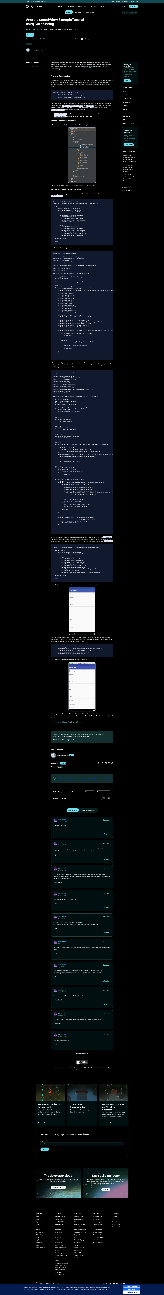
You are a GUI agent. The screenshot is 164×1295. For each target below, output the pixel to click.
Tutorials (68, 12)
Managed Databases (60, 1247)
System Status (116, 1224)
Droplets (57, 1234)
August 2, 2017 (62, 992)
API (55, 1258)
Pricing (76, 1245)
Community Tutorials (79, 1216)
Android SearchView (34, 66)
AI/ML (125, 91)
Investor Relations (41, 1247)
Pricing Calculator (79, 1247)
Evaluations (58, 1229)
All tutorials (126, 120)
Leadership (39, 1219)
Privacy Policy (39, 1242)
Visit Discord (129, 144)
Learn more (74, 1123)
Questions (78, 12)
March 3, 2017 (62, 845)
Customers (39, 1227)
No (109, 798)
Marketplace (77, 1242)
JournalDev (61, 819)
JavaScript (126, 102)
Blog (108, 1)
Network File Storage (61, 1255)
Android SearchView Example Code (66, 189)
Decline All (131, 1289)
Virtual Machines (97, 1240)
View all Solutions (98, 1242)
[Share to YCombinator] (86, 39)
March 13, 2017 (62, 895)
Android (35, 29)
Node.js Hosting (97, 1232)
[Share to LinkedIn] (82, 39)
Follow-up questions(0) (88, 810)
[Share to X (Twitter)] (75, 39)
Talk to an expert (128, 123)
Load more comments (82, 1053)
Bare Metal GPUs (59, 1222)
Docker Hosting (97, 1229)
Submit (45, 1149)
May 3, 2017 (61, 918)
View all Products (59, 1274)
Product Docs (89, 12)
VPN (94, 1227)
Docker (125, 113)
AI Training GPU (97, 1216)
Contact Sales (134, 1)
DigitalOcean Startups (80, 1229)
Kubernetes (126, 116)
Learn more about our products (63, 740)
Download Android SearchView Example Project (66, 722)
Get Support (124, 1)
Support (114, 1216)
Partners (38, 1229)
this (90, 67)
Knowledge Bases (60, 1216)
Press (37, 1237)
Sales (113, 1219)
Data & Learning (59, 1227)
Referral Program (40, 1232)
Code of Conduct (79, 1255)
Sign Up (40, 1123)
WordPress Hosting (98, 1237)
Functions (57, 1240)
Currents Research (79, 1227)
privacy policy (66, 1287)
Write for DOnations (79, 1224)
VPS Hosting (96, 1222)
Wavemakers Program (80, 1232)
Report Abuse (116, 1222)
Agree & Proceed (132, 1286)
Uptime (57, 1260)
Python (125, 106)
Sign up (132, 6)
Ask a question (89, 792)
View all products (58, 1187)
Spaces (57, 1250)
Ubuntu (125, 95)
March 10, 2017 (62, 870)
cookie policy (104, 1289)
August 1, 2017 (62, 966)
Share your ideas (117, 1227)
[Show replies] (110, 833)
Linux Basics (127, 98)
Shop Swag (77, 1258)
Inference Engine (59, 1224)
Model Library (58, 1232)
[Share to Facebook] (79, 39)
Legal (37, 1240)
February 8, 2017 (62, 821)
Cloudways (58, 1272)
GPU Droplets (58, 1219)
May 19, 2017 (61, 943)
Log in (123, 6)
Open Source (77, 1237)
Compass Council (79, 1234)
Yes (103, 798)
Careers (117, 1)
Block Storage (59, 1253)
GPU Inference (97, 1219)
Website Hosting (97, 1224)
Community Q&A (78, 1219)
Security (38, 1245)
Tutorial (30, 35)
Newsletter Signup (79, 1240)
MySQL (125, 109)
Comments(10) (73, 810)
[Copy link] (89, 39)
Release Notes (78, 1253)
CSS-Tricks (77, 1222)
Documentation (78, 1250)
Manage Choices (132, 1292)
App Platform (58, 1242)
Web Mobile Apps (98, 1234)
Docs (112, 1)
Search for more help (103, 792)
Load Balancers (59, 1245)
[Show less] (110, 820)
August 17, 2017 (62, 1015)
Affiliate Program (40, 1234)
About (37, 1216)
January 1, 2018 (62, 1036)
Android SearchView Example (63, 121)
